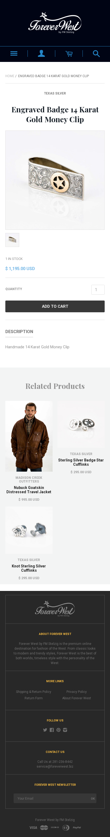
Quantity (13, 289)
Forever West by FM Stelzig (55, 820)
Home (9, 76)
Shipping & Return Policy (33, 692)
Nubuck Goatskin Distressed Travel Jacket (28, 489)
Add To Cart (55, 306)
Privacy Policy (76, 692)
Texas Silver (55, 93)
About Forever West (76, 698)
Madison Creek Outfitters (28, 479)
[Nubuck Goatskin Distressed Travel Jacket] (29, 436)
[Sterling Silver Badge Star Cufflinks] (81, 424)
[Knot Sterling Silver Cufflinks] (29, 530)
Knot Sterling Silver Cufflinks (29, 568)
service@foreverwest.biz (55, 766)
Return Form (34, 698)
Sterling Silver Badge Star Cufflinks (81, 462)
